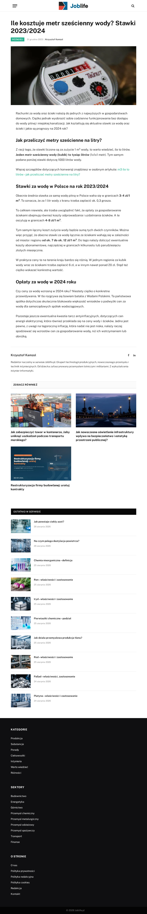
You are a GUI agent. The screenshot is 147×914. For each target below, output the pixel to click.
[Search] (132, 6)
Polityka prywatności (23, 871)
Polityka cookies (20, 882)
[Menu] (15, 6)
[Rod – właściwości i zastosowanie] (21, 662)
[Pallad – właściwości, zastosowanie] (21, 681)
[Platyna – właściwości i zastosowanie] (21, 700)
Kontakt (15, 893)
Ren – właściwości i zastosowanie (53, 579)
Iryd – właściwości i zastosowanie (53, 599)
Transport (16, 836)
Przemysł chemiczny (22, 813)
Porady (15, 749)
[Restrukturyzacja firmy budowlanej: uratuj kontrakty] (41, 464)
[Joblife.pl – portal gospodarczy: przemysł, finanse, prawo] (73, 6)
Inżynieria (16, 761)
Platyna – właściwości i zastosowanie (55, 695)
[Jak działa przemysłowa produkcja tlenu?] (21, 642)
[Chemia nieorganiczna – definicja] (21, 565)
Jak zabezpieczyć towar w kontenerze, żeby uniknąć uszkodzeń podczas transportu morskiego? (40, 436)
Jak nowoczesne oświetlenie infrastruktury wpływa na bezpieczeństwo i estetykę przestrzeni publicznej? (105, 436)
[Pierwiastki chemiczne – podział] (21, 623)
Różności (17, 39)
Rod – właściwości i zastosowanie (53, 657)
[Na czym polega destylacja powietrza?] (21, 545)
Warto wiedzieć (19, 767)
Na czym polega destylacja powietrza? (56, 541)
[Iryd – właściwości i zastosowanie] (21, 604)
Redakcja (16, 888)
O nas (14, 865)
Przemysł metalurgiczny (25, 819)
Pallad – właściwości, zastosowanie (54, 676)
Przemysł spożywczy (23, 830)
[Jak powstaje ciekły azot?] (21, 526)
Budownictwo (18, 796)
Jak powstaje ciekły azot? (49, 521)
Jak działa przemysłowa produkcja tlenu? (58, 637)
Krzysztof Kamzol (54, 39)
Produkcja (17, 738)
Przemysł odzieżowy (22, 824)
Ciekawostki (18, 755)
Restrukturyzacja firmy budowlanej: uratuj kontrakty (40, 487)
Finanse (15, 842)
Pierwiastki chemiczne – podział (52, 618)
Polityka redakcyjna (22, 876)
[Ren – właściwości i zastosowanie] (21, 584)
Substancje (17, 744)
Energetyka (17, 801)
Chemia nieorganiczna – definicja (53, 560)
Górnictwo (17, 807)
